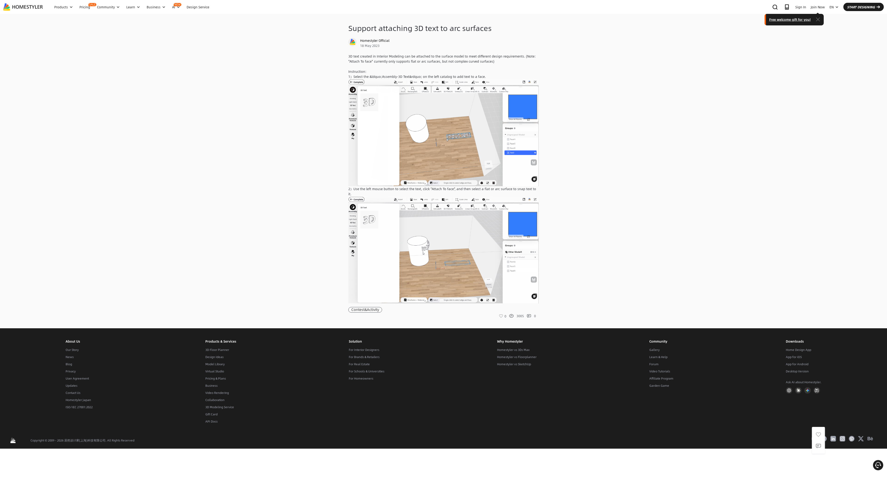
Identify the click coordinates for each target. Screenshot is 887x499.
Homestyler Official (374, 40)
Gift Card (211, 414)
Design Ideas (214, 357)
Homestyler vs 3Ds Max (513, 349)
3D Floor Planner (217, 349)
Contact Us (73, 392)
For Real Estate (359, 364)
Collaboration (215, 400)
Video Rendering (217, 392)
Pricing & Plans (215, 378)
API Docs (211, 421)
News (70, 357)
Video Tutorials (659, 371)
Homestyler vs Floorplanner (517, 357)
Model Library (215, 364)
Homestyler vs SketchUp (514, 364)
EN (831, 6)
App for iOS (794, 357)
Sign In (800, 6)
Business (211, 385)
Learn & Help (658, 357)
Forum (654, 364)
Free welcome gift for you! (790, 19)
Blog (69, 364)
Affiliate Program (661, 378)
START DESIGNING (861, 6)
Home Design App (798, 349)
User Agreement (77, 378)
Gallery (654, 349)
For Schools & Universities (366, 371)
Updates (71, 385)
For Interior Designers (364, 349)
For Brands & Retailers (364, 357)
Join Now (818, 6)
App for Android (797, 364)
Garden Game (659, 385)
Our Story (72, 349)
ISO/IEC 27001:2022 (79, 407)
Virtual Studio (214, 371)
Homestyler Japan (78, 400)
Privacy (71, 371)
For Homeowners (361, 378)
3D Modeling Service (219, 407)
